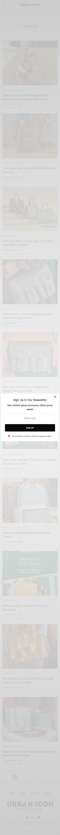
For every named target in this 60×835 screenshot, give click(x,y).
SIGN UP (30, 427)
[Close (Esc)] (55, 398)
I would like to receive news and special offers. (32, 436)
